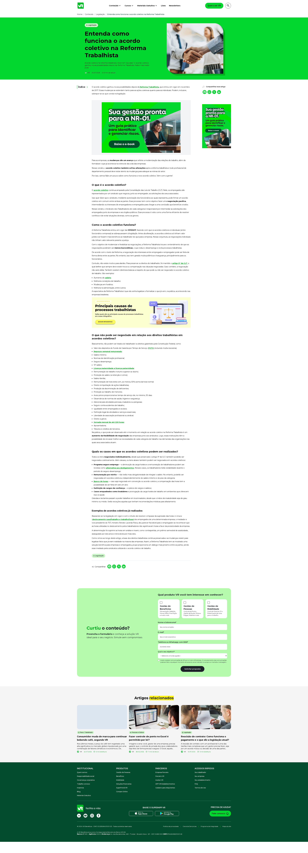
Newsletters (174, 6)
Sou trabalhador (200, 772)
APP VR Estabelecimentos (165, 784)
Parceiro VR (159, 776)
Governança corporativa (86, 780)
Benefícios (120, 776)
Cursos (128, 6)
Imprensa (80, 788)
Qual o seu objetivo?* (166, 652)
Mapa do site (226, 826)
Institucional (85, 768)
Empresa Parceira (161, 772)
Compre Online (122, 791)
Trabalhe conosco (83, 784)
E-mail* (161, 632)
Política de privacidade (171, 826)
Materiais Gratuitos (146, 6)
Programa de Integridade (209, 826)
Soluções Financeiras (123, 784)
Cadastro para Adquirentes (165, 788)
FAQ (196, 784)
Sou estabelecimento (202, 780)
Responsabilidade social (85, 776)
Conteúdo (113, 6)
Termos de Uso (200, 788)
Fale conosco (218, 813)
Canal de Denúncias (189, 826)
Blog (78, 791)
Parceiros (161, 768)
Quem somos (82, 772)
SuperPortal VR (121, 788)
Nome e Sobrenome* (167, 622)
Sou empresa (199, 776)
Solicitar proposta (192, 669)
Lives (163, 6)
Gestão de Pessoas (123, 772)
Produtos (122, 768)
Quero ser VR (214, 5)
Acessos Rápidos (204, 768)
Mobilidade (120, 780)
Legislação (92, 25)
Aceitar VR (159, 780)
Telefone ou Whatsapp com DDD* (173, 642)
